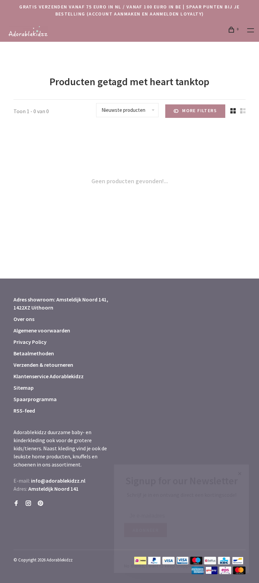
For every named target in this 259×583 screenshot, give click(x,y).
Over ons (23, 319)
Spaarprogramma (35, 399)
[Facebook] (16, 503)
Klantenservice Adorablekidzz (48, 376)
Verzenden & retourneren (43, 364)
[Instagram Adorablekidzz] (28, 503)
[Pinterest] (40, 503)
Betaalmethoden (33, 353)
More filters (199, 110)
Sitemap (23, 387)
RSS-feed (24, 410)
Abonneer (146, 530)
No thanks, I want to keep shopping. (160, 566)
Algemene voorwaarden (41, 330)
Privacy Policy (30, 341)
